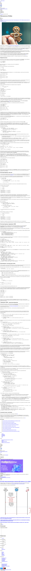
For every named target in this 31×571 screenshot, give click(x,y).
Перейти (1, 475)
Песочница (3, 555)
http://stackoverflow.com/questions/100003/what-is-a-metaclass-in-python (11, 420)
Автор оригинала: (3, 21)
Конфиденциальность (4, 561)
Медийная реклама (4, 564)
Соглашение (3, 560)
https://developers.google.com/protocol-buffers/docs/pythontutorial (10, 424)
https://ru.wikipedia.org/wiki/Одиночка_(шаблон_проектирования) (11, 427)
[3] (13, 49)
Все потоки (3, 0)
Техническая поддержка (8, 569)
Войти (2, 548)
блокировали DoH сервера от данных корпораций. (18, 483)
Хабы (2, 553)
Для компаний (4, 559)
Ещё (2, 524)
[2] (24, 48)
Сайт (1, 452)
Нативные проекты (4, 565)
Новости (3, 552)
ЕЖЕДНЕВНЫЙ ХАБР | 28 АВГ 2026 (5, 477)
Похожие (6, 527)
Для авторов (3, 558)
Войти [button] (1, 4)
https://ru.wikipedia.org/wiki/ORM (7, 428)
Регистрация (3, 549)
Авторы (3, 554)
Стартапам (3, 566)
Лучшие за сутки (2, 527)
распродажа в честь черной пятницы (14, 45)
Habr (4, 570)
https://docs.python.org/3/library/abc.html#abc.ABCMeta (9, 423)
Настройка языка (2, 569)
